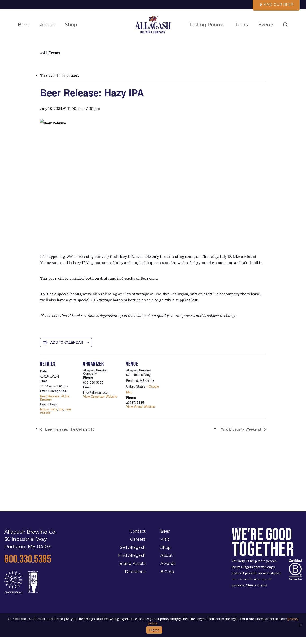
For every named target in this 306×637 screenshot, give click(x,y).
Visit (164, 539)
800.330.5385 (27, 559)
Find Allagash (132, 555)
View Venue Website (140, 406)
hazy (53, 409)
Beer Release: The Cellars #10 (69, 429)
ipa (61, 409)
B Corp (167, 571)
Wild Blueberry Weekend (241, 429)
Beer (165, 531)
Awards (168, 563)
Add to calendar (66, 343)
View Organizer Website (100, 396)
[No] (300, 625)
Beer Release (49, 396)
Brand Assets (132, 563)
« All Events (50, 52)
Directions (135, 571)
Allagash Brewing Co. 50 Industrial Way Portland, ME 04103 (30, 539)
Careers (138, 539)
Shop (165, 547)
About (166, 555)
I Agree (154, 630)
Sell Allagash (133, 547)
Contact (138, 531)
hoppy (44, 409)
